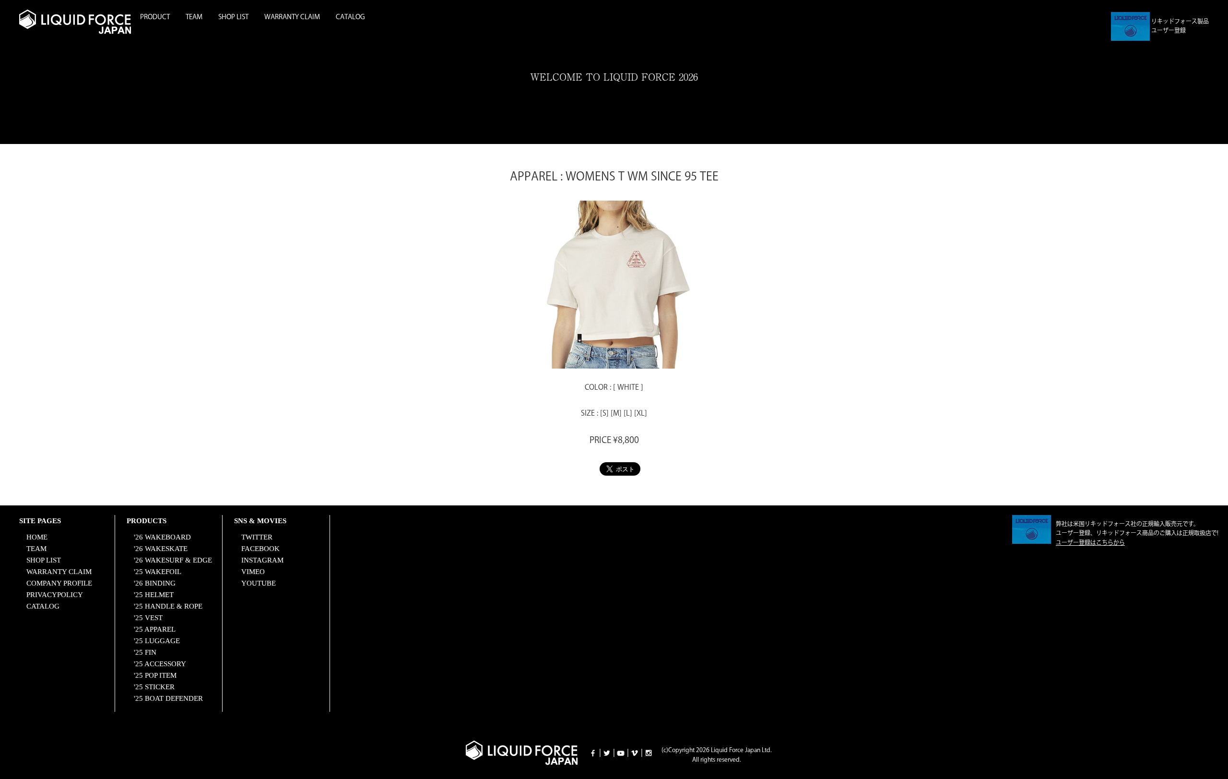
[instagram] (648, 753)
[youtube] (621, 753)
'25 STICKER (154, 687)
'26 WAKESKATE (161, 548)
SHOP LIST (233, 17)
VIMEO (253, 571)
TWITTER (256, 537)
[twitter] (607, 753)
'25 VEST (148, 618)
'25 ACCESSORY (160, 664)
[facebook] (593, 753)
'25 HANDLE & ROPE (168, 606)
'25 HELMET (154, 595)
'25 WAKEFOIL (157, 571)
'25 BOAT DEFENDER (168, 698)
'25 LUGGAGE (157, 641)
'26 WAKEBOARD (162, 537)
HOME (36, 537)
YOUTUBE (258, 583)
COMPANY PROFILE (59, 583)
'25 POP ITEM (155, 675)
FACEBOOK (260, 548)
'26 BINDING (155, 583)
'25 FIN (145, 652)
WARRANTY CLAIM (292, 17)
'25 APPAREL (155, 629)
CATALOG (350, 17)
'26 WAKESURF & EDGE (173, 560)
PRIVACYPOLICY (54, 595)
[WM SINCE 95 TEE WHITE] (614, 363)
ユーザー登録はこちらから (1090, 543)
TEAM (194, 17)
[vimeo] (634, 753)
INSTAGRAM (262, 560)
